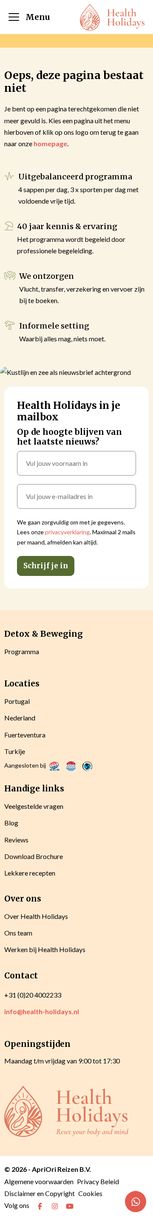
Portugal (17, 701)
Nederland (19, 718)
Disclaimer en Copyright (39, 1193)
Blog (11, 823)
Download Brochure (33, 856)
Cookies (90, 1193)
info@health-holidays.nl (41, 1011)
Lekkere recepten (29, 873)
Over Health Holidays (36, 916)
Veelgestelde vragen (33, 806)
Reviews (16, 840)
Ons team (18, 933)
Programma (21, 651)
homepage (50, 143)
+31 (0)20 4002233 (32, 995)
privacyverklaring (67, 532)
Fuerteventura (24, 735)
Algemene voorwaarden (39, 1181)
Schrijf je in (45, 565)
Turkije (14, 751)
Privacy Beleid (98, 1181)
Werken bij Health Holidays (44, 949)
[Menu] (14, 17)
